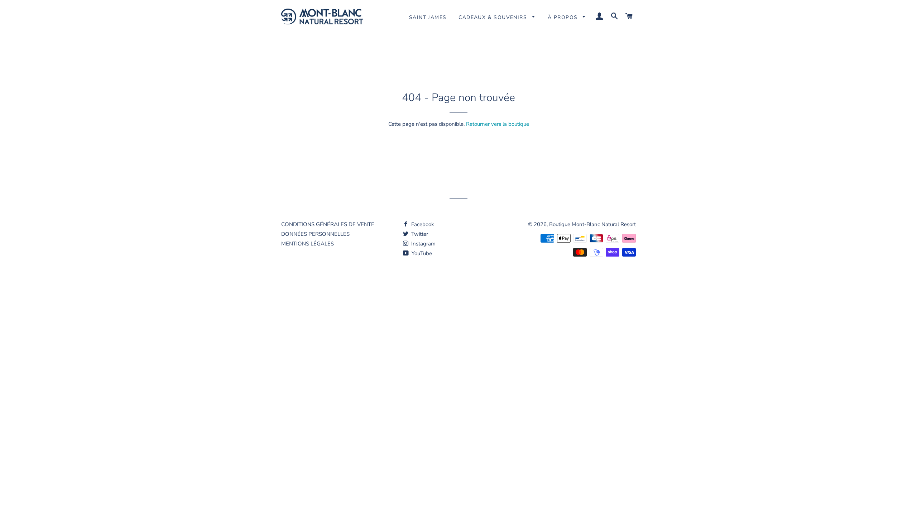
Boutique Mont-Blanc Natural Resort (592, 224)
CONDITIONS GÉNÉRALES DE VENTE (327, 224)
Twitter (419, 234)
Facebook (422, 224)
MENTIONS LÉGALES (307, 243)
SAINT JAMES (427, 17)
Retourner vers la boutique (497, 124)
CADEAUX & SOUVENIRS (493, 17)
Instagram (423, 243)
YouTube (421, 253)
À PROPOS (564, 17)
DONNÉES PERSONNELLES (315, 234)
